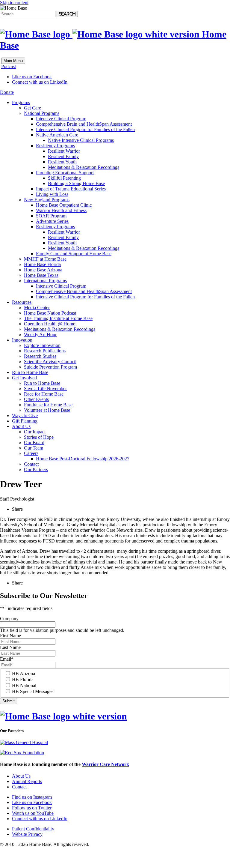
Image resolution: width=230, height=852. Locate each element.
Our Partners (36, 469)
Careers (31, 453)
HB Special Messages (32, 691)
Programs (21, 102)
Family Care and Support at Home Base (73, 253)
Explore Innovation (42, 345)
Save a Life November (45, 388)
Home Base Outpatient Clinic (64, 205)
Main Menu (13, 60)
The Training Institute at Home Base (58, 318)
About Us (21, 426)
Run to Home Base (30, 372)
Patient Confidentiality (33, 828)
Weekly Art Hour (40, 334)
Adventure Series (52, 221)
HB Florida (23, 679)
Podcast (8, 66)
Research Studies (40, 356)
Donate (7, 92)
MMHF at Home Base (45, 259)
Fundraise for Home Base (48, 404)
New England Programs (46, 199)
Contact (31, 464)
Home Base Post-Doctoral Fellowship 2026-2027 (82, 458)
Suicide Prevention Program (50, 366)
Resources (21, 302)
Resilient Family (63, 156)
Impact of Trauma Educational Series (71, 188)
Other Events (36, 399)
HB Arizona (23, 673)
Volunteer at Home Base (47, 410)
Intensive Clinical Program (61, 118)
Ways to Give (25, 415)
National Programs (41, 113)
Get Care (32, 107)
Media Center (37, 307)
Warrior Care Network (105, 764)
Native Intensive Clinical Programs (81, 140)
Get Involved (24, 377)
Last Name (10, 647)
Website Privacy (27, 834)
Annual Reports (27, 781)
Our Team (33, 447)
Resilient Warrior (64, 151)
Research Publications (45, 350)
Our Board (34, 442)
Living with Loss (52, 194)
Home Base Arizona (43, 269)
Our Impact (35, 431)
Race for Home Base (43, 393)
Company (9, 618)
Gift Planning (24, 420)
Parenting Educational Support (65, 172)
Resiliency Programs (55, 145)
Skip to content (14, 2)
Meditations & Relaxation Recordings (83, 167)
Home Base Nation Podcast (50, 312)
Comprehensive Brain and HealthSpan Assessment (84, 124)
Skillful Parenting (64, 178)
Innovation (22, 339)
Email (6, 659)
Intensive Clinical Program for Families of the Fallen (85, 129)
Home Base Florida (42, 264)
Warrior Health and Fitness (61, 210)
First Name (10, 635)
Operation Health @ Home (49, 323)
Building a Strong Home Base (76, 183)
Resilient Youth (62, 161)
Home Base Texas (41, 275)
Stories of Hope (39, 437)
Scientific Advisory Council (50, 361)
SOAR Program (51, 215)
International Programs (45, 280)
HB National (24, 685)
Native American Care (57, 134)
